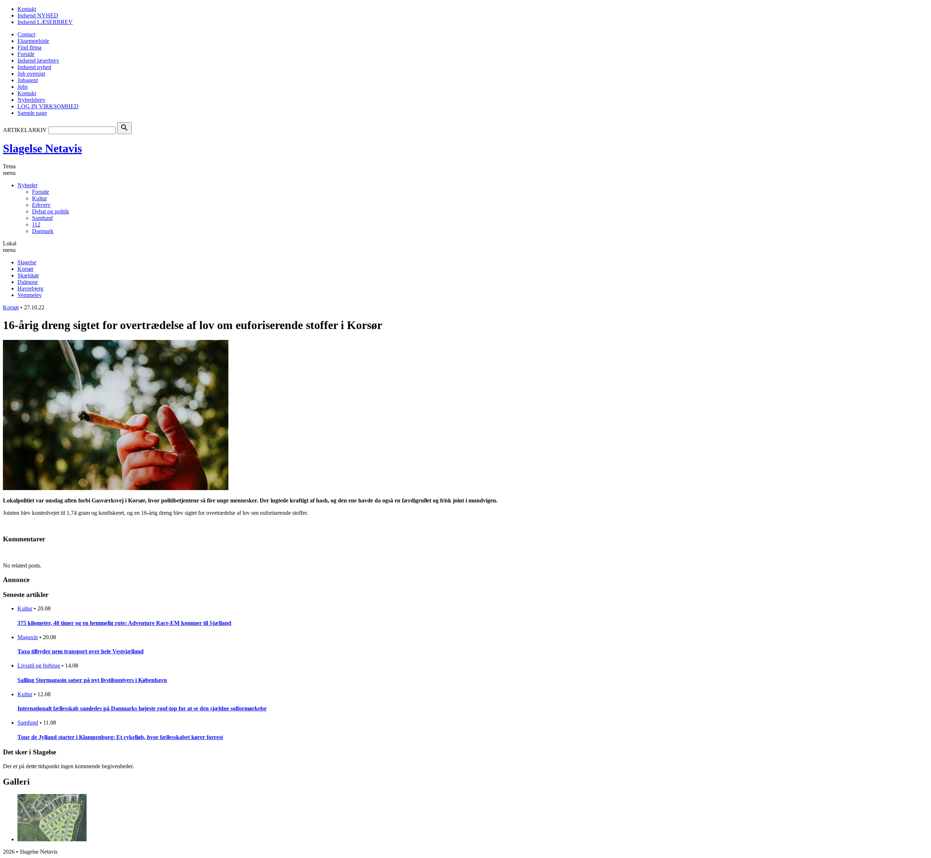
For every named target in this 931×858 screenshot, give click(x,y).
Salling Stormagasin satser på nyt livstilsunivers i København (92, 680)
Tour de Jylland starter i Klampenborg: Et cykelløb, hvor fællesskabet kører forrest (120, 737)
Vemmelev (29, 295)
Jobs (22, 87)
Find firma (29, 47)
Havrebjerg (30, 288)
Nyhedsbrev (31, 100)
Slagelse (26, 262)
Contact (26, 34)
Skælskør (28, 275)
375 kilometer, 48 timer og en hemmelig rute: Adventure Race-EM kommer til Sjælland (124, 623)
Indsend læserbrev (38, 60)
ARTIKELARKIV (25, 130)
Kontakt (26, 9)
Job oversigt (31, 74)
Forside (26, 54)
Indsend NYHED (37, 15)
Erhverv (41, 205)
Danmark (42, 231)
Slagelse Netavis (42, 148)
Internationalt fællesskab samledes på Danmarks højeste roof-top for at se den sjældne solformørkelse (142, 708)
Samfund (42, 218)
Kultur (39, 198)
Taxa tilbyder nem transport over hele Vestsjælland (80, 651)
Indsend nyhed (34, 67)
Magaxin (27, 637)
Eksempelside (33, 41)
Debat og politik (50, 211)
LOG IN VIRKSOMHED (48, 106)
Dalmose (27, 282)
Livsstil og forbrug (38, 665)
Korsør (25, 269)
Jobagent (27, 80)
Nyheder (27, 185)
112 (36, 224)
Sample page (32, 113)
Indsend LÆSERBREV (45, 22)
